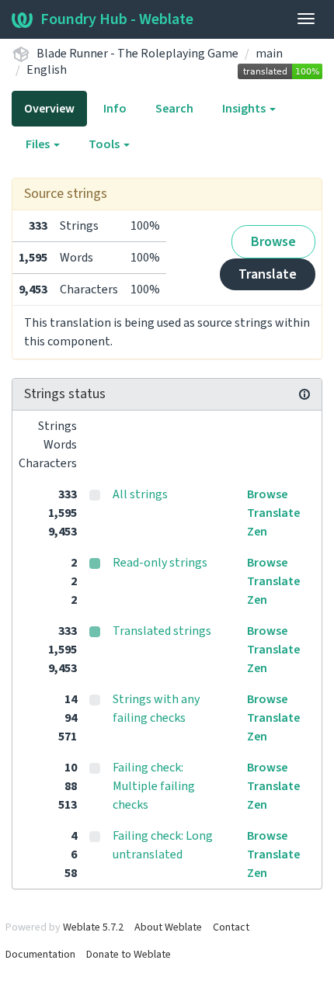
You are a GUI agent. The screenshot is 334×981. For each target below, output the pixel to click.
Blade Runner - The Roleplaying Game (137, 53)
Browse (273, 241)
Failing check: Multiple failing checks (154, 786)
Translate (267, 274)
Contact (231, 927)
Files (39, 144)
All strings (140, 494)
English (46, 69)
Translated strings (162, 631)
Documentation (40, 954)
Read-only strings (160, 562)
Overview (49, 108)
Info (115, 108)
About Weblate (168, 927)
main (269, 53)
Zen (257, 531)
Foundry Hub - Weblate (116, 19)
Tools (105, 144)
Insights (245, 108)
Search (174, 108)
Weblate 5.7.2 (93, 927)
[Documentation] (304, 394)
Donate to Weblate (128, 954)
